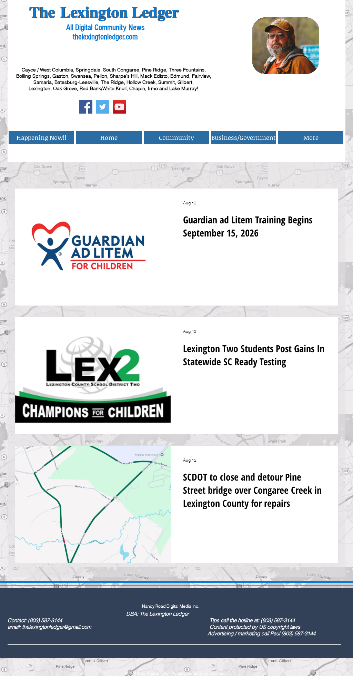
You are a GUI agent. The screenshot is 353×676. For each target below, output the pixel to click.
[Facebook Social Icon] (85, 107)
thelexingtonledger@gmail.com (56, 627)
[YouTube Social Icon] (119, 107)
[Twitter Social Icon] (102, 107)
